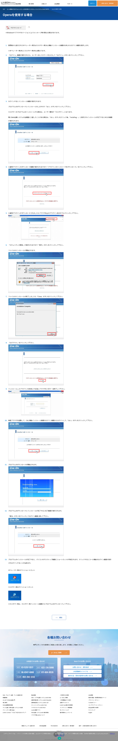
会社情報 (90, 695)
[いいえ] (116, 736)
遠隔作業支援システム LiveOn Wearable (41, 700)
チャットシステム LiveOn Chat (39, 705)
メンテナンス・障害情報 (66, 707)
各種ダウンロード (64, 702)
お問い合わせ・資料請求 (107, 3)
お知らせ (44, 4)
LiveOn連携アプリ (35, 710)
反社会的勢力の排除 (93, 707)
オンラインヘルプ (64, 710)
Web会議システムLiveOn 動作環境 (39, 712)
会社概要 (57, 4)
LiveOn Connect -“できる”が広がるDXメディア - (15, 712)
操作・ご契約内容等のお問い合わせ (88, 726)
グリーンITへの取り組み (9, 710)
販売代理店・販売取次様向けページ (97, 697)
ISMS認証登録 (42, 726)
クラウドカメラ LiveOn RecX (38, 707)
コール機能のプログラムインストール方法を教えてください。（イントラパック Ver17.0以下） (28, 9)
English (90, 712)
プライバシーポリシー (94, 700)
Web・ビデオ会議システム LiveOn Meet (41, 697)
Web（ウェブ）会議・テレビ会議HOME (12, 695)
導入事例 (31, 4)
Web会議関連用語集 (8, 705)
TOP (4, 9)
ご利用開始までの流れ (65, 700)
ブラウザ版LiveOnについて (38, 715)
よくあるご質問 (64, 697)
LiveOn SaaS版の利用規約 (66, 705)
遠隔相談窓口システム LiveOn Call (39, 702)
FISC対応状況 (54, 726)
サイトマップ (91, 710)
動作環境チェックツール (66, 712)
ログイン (92, 3)
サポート (69, 4)
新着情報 (5, 697)
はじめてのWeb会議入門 (9, 700)
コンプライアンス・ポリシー (95, 705)
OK (59, 738)
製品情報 (18, 4)
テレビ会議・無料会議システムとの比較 (13, 707)
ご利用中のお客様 (64, 695)
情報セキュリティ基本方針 (28, 726)
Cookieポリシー (92, 702)
